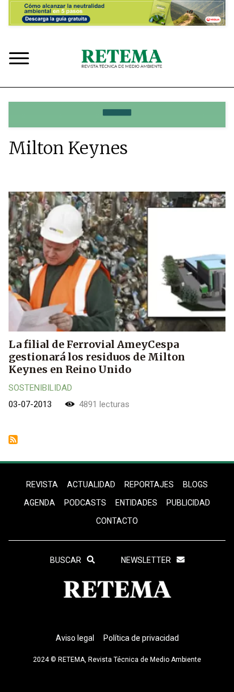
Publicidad (188, 502)
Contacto (117, 520)
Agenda (39, 502)
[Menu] (21, 59)
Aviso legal (75, 638)
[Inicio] (121, 59)
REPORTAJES (149, 484)
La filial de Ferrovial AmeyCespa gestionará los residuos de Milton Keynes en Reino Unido (97, 357)
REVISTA (42, 484)
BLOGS (195, 484)
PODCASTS (85, 502)
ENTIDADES (136, 502)
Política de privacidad (141, 638)
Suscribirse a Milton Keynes (13, 439)
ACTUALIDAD (91, 484)
